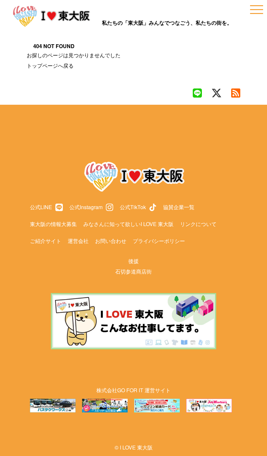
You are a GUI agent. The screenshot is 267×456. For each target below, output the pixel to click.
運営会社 (78, 241)
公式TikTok (133, 207)
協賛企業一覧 (178, 207)
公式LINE (41, 207)
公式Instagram (86, 207)
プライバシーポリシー (159, 241)
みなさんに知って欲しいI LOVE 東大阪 (128, 224)
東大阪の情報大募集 (53, 224)
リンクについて (198, 224)
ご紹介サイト (45, 241)
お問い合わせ (110, 241)
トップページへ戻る (50, 65)
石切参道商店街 (133, 271)
